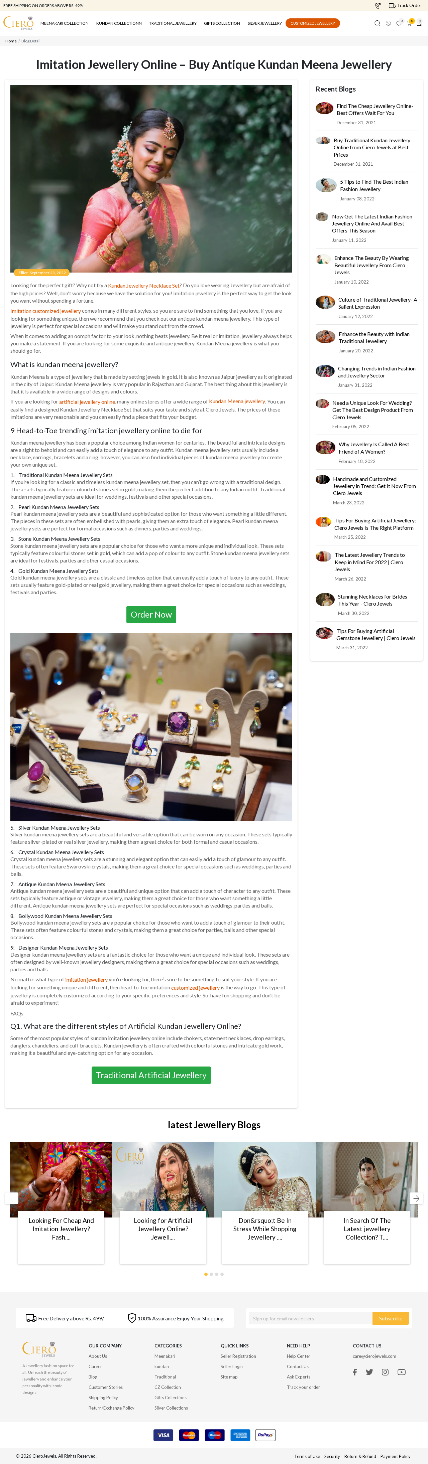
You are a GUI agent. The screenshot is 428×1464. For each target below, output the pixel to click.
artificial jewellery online (87, 401)
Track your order (303, 1387)
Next (413, 1198)
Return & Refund (360, 1456)
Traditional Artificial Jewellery (151, 1075)
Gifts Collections (170, 1397)
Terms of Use (307, 1456)
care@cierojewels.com (374, 1356)
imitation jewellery (86, 979)
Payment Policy (396, 1456)
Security (332, 1456)
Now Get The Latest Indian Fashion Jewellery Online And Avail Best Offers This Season (372, 223)
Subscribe (390, 1318)
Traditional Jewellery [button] (173, 23)
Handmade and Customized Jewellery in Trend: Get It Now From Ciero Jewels (374, 486)
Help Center (298, 1356)
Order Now (151, 614)
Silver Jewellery (265, 23)
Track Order (409, 5)
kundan (161, 1366)
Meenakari (164, 1356)
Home (11, 40)
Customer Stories (106, 1387)
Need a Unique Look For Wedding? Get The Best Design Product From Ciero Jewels (372, 410)
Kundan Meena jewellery (237, 401)
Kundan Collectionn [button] (119, 23)
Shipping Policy (103, 1397)
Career (95, 1366)
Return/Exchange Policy (111, 1408)
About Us (98, 1356)
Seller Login (232, 1366)
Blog (93, 1376)
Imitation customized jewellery (45, 311)
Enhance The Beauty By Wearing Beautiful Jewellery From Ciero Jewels (371, 265)
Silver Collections (171, 1408)
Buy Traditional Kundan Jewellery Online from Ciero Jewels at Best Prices (372, 147)
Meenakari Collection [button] (64, 23)
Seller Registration (238, 1356)
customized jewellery (195, 987)
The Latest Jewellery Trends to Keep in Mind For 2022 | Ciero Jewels (370, 562)
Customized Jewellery (313, 23)
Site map (229, 1376)
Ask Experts (298, 1376)
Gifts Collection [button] (222, 23)
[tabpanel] (61, 1203)
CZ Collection (167, 1387)
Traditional (165, 1376)
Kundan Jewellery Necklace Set (144, 285)
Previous (11, 1198)
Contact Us (298, 1366)
